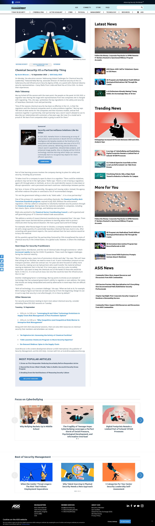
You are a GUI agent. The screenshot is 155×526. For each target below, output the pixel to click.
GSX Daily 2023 (56, 75)
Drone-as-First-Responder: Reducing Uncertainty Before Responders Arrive (49, 363)
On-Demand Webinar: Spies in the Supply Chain (39, 344)
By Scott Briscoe (22, 75)
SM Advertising (96, 514)
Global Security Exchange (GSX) (101, 512)
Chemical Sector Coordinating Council (51, 212)
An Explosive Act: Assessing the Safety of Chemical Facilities (46, 335)
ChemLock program (26, 206)
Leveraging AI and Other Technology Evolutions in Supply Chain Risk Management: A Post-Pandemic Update (49, 314)
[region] (77, 521)
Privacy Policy (95, 516)
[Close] (152, 521)
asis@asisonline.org (68, 508)
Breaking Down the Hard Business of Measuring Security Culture (45, 372)
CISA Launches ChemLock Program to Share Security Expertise (46, 340)
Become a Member (97, 508)
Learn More (45, 161)
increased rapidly (22, 252)
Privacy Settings (112, 521)
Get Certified (95, 510)
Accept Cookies (125, 521)
